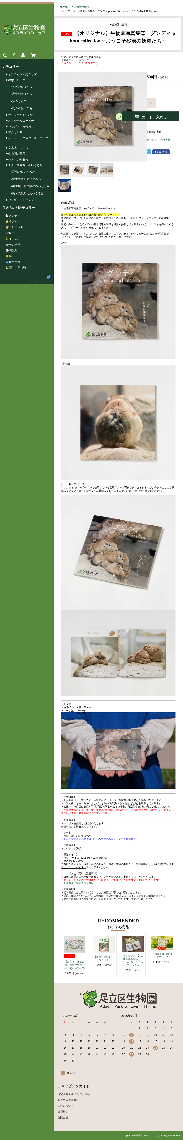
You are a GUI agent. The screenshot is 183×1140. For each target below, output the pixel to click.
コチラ (140, 895)
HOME (64, 6)
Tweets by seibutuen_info (41, 281)
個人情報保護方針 (68, 1100)
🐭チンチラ (12, 244)
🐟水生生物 (12, 261)
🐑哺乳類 (11, 250)
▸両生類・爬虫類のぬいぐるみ (30, 186)
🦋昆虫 (10, 233)
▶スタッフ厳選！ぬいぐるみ (24, 165)
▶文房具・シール (16, 147)
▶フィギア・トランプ (19, 199)
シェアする (162, 152)
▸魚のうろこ (18, 101)
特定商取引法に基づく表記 (74, 1094)
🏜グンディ (12, 215)
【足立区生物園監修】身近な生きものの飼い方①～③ (75, 965)
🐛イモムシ (12, 238)
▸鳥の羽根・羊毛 (21, 108)
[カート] (32, 55)
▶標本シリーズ (15, 80)
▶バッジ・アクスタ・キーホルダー (26, 139)
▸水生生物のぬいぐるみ (26, 178)
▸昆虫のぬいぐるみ (23, 171)
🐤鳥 (8, 256)
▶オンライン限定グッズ (21, 74)
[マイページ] (22, 55)
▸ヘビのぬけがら (21, 86)
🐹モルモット (14, 227)
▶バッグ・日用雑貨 (18, 126)
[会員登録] (13, 55)
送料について (66, 1105)
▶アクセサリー (15, 132)
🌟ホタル (11, 221)
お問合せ (63, 1117)
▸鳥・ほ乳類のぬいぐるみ (27, 193)
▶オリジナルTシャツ (19, 114)
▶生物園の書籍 (15, 153)
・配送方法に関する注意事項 (77, 883)
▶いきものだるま (16, 159)
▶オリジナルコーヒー (19, 120)
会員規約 (63, 1111)
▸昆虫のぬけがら (21, 93)
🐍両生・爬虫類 (15, 267)
